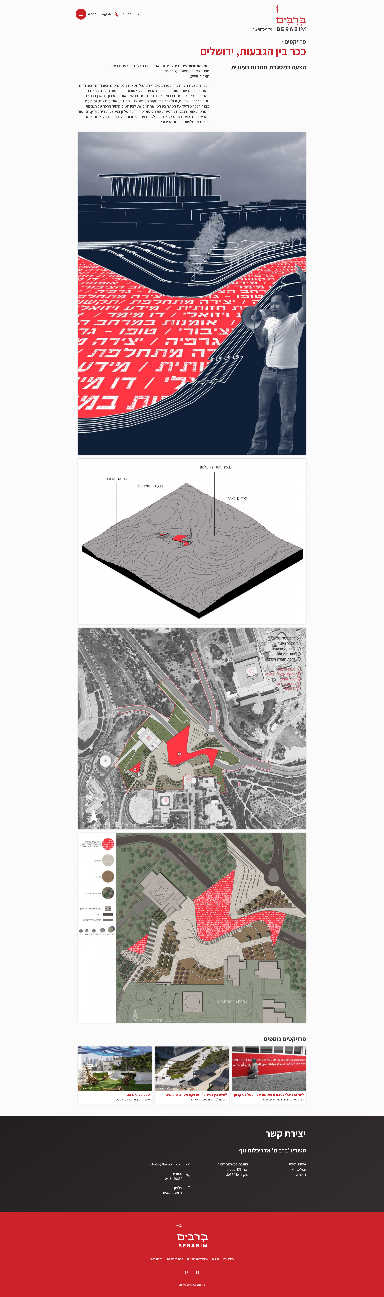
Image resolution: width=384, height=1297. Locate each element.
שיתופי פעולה (175, 1259)
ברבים (290, 18)
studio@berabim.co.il (166, 1164)
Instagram (187, 1272)
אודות (215, 1259)
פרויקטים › (293, 42)
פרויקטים (228, 1259)
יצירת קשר (156, 1259)
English (105, 14)
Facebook (197, 1272)
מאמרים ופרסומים (197, 1259)
